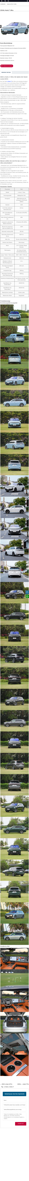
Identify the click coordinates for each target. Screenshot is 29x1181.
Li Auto (6, 1086)
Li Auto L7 (9, 81)
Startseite (2, 4)
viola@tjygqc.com (18, 592)
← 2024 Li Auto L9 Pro (6, 1084)
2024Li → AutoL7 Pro (23, 1084)
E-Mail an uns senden (7, 66)
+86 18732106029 (18, 596)
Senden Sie (21, 1123)
